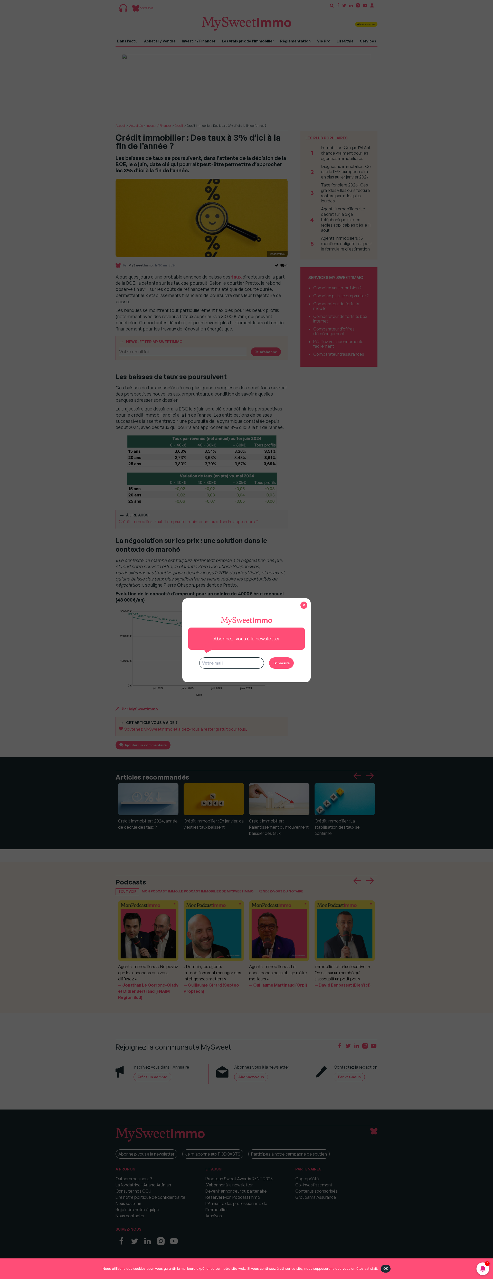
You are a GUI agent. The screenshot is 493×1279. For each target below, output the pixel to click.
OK (385, 1268)
